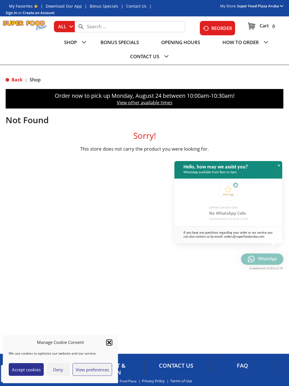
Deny (58, 369)
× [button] (278, 165)
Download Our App (64, 6)
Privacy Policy (153, 381)
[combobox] (64, 26)
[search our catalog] (81, 26)
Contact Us (136, 6)
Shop (35, 80)
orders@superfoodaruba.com (244, 236)
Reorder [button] (221, 28)
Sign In (11, 12)
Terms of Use (181, 381)
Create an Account (38, 12)
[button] (109, 342)
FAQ (242, 365)
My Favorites (21, 6)
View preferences (92, 369)
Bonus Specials (104, 6)
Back (16, 80)
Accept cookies (26, 369)
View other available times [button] (144, 102)
